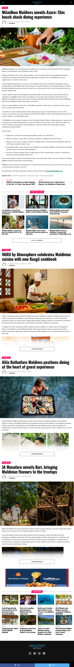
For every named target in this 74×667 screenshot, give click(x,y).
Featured (16, 175)
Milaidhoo (23, 175)
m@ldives (12, 23)
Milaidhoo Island (34, 175)
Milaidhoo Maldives (47, 175)
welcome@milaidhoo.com (54, 171)
